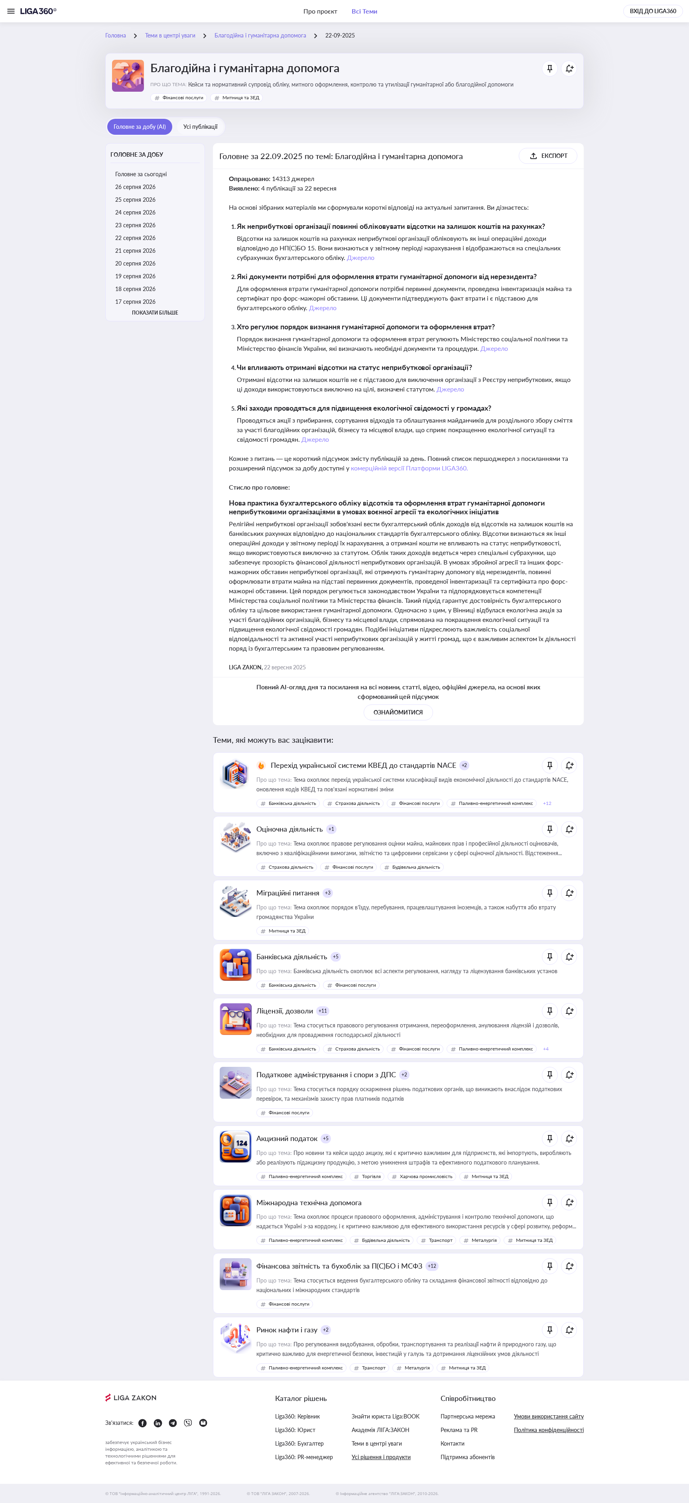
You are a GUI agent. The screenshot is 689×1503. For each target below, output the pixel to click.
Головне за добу (136, 154)
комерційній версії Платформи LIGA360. (410, 468)
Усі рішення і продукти (381, 1457)
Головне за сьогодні (141, 174)
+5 (336, 957)
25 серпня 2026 (135, 199)
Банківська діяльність (292, 803)
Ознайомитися (398, 712)
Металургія (484, 1240)
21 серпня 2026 (135, 250)
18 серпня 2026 (135, 288)
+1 (331, 829)
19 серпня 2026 (135, 276)
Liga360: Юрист (295, 1429)
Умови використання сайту (549, 1416)
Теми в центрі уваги (377, 1443)
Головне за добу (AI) (140, 126)
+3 (328, 893)
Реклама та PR (459, 1429)
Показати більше (155, 313)
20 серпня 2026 (135, 263)
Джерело (360, 257)
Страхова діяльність (357, 803)
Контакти (453, 1443)
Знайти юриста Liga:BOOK (385, 1416)
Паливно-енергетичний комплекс (496, 803)
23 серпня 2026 (135, 225)
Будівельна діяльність (416, 867)
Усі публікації (200, 126)
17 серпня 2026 (135, 301)
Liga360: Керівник (297, 1416)
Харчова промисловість (426, 1176)
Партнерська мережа (468, 1416)
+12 (432, 1266)
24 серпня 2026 (135, 212)
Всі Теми (364, 11)
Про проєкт (320, 11)
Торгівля (371, 1176)
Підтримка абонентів (468, 1457)
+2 (464, 765)
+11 (323, 1011)
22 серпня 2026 (135, 237)
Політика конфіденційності (549, 1429)
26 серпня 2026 (135, 186)
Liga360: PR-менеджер (304, 1457)
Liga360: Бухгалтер (299, 1443)
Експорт (554, 155)
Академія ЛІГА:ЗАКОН (380, 1429)
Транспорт (441, 1240)
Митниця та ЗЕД (240, 97)
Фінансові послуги (183, 97)
